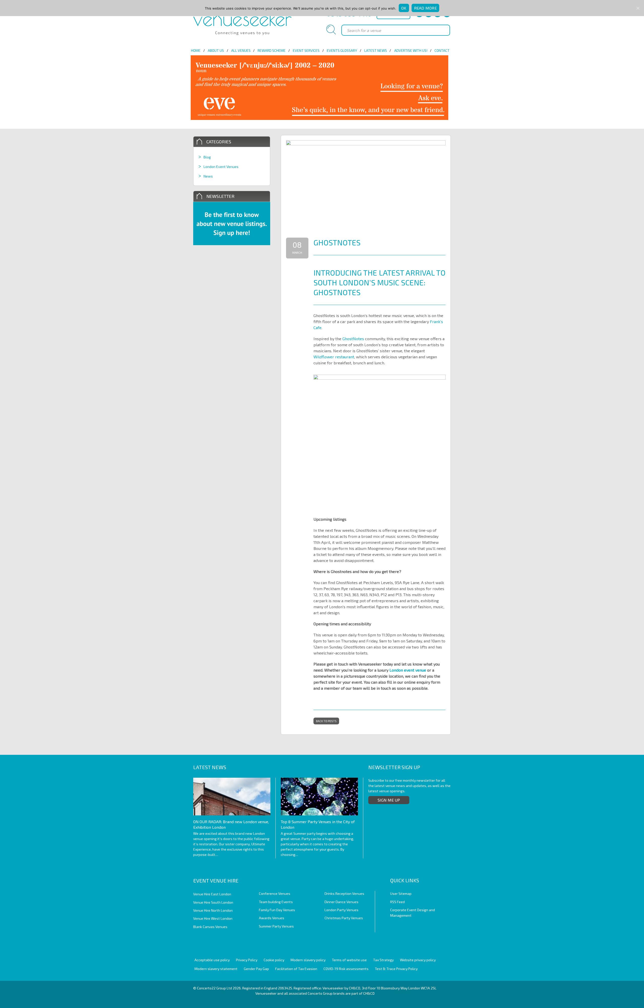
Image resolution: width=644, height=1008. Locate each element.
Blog (207, 157)
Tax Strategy (383, 960)
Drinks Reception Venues (344, 893)
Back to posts (326, 721)
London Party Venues (341, 910)
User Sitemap (401, 893)
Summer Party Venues (276, 926)
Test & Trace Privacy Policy (396, 969)
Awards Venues (271, 918)
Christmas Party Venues (344, 918)
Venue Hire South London (213, 902)
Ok (404, 8)
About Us (216, 50)
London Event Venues (221, 166)
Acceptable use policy (212, 960)
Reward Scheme (272, 50)
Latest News (375, 50)
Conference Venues (274, 893)
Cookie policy (274, 960)
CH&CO (369, 993)
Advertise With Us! (410, 50)
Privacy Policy (246, 960)
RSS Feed (397, 902)
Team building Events (276, 902)
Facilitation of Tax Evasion (296, 969)
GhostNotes (353, 338)
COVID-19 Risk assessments (346, 969)
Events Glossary (342, 50)
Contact (442, 50)
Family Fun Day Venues (277, 910)
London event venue (407, 670)
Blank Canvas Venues (210, 927)
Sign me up (389, 800)
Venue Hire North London (213, 910)
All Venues (241, 50)
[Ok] (637, 8)
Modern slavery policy (308, 960)
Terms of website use (349, 960)
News (208, 176)
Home (195, 50)
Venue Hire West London (212, 918)
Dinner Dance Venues (341, 902)
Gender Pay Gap (256, 969)
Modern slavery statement (215, 969)
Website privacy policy (418, 960)
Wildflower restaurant (333, 356)
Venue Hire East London (212, 894)
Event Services (306, 50)
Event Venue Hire (215, 881)
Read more (425, 8)
